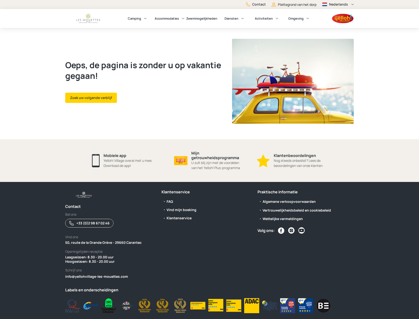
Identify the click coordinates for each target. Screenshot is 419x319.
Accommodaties (167, 18)
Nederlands (338, 4)
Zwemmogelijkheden (201, 18)
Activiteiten (264, 18)
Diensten (231, 18)
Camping (134, 18)
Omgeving (296, 18)
